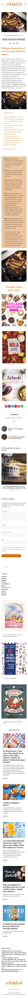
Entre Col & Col (5, 587)
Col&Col (3, 582)
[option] (14, 472)
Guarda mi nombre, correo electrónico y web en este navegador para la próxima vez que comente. (13, 549)
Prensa (3, 591)
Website (14, 421)
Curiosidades (5, 584)
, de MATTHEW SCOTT (10, 82)
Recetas (3, 593)
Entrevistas (4, 589)
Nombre (3, 524)
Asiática (3, 578)
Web (2, 539)
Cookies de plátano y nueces (11, 804)
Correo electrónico (6, 532)
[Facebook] (9, 406)
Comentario (4, 511)
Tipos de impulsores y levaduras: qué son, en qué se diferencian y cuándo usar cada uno (14, 888)
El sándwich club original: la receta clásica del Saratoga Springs (14, 926)
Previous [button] (22, 448)
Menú (25, 4)
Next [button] (25, 448)
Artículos (4, 576)
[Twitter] (12, 406)
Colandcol (14, 414)
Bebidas (3, 580)
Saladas (3, 595)
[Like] (6, 406)
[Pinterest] (15, 406)
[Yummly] (18, 406)
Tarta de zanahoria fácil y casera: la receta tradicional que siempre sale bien (14, 487)
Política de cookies (14, 989)
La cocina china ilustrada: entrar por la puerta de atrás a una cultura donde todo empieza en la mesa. (13, 844)
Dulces (22, 35)
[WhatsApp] (21, 406)
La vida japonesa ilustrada (9, 678)
